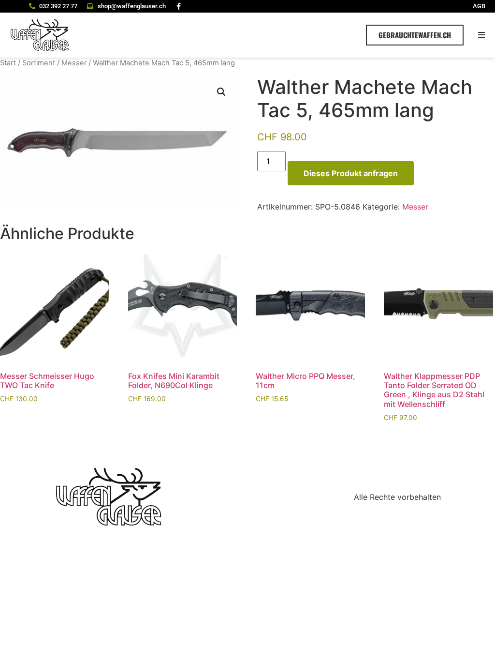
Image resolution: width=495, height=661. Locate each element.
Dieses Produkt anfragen (351, 173)
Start (8, 63)
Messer (74, 63)
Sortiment (38, 63)
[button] (481, 35)
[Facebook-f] (178, 6)
